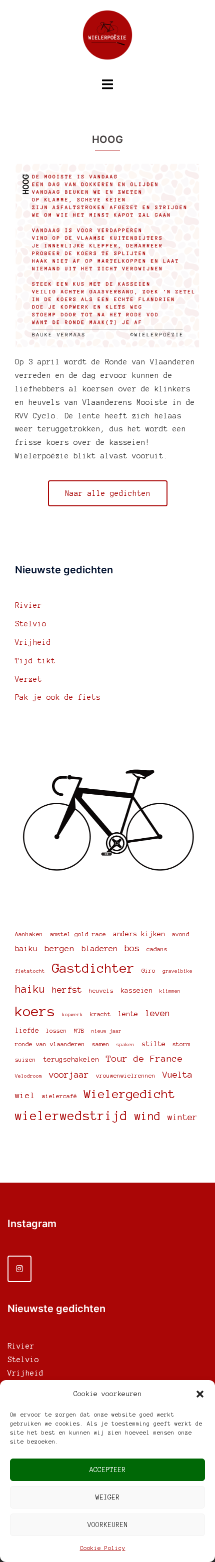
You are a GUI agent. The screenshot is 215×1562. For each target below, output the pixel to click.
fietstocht (30, 971)
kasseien (136, 990)
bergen (59, 948)
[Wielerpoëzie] (107, 38)
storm (181, 1044)
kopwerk (72, 1014)
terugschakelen (71, 1059)
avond (181, 934)
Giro (149, 970)
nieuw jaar (107, 1031)
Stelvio (30, 624)
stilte (154, 1044)
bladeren (100, 948)
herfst (67, 989)
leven (157, 1013)
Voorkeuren (108, 1525)
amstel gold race (78, 934)
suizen (25, 1059)
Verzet (28, 679)
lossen (56, 1030)
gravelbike (177, 971)
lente (128, 1014)
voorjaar (69, 1074)
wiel (25, 1095)
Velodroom (28, 1076)
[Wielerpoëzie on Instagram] (20, 1269)
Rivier (28, 605)
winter (183, 1117)
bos (132, 948)
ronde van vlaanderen (50, 1044)
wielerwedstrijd (71, 1116)
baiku (26, 948)
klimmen (170, 991)
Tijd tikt (35, 661)
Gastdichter (93, 968)
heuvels (101, 990)
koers (35, 1011)
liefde (27, 1030)
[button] (200, 1394)
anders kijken (139, 934)
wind (147, 1116)
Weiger (108, 1497)
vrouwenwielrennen (126, 1075)
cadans (157, 949)
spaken (125, 1044)
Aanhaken (29, 934)
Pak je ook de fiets (57, 697)
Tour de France (144, 1059)
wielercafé (59, 1096)
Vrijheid (33, 642)
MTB (79, 1030)
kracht (100, 1014)
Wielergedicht (129, 1094)
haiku (30, 989)
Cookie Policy (103, 1548)
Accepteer (108, 1470)
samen (101, 1044)
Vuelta (177, 1074)
